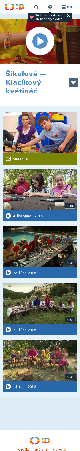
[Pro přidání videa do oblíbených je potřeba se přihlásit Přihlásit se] (73, 82)
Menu (71, 7)
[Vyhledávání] (36, 7)
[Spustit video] (40, 41)
